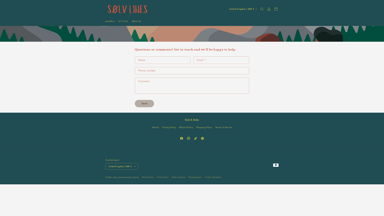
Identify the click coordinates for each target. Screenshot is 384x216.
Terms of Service (223, 127)
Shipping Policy (204, 127)
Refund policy (148, 177)
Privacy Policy (169, 127)
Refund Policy (186, 127)
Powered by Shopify (130, 177)
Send (144, 103)
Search (155, 127)
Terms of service (178, 177)
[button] (261, 9)
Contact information (213, 177)
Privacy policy (162, 177)
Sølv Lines (117, 177)
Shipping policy (195, 177)
